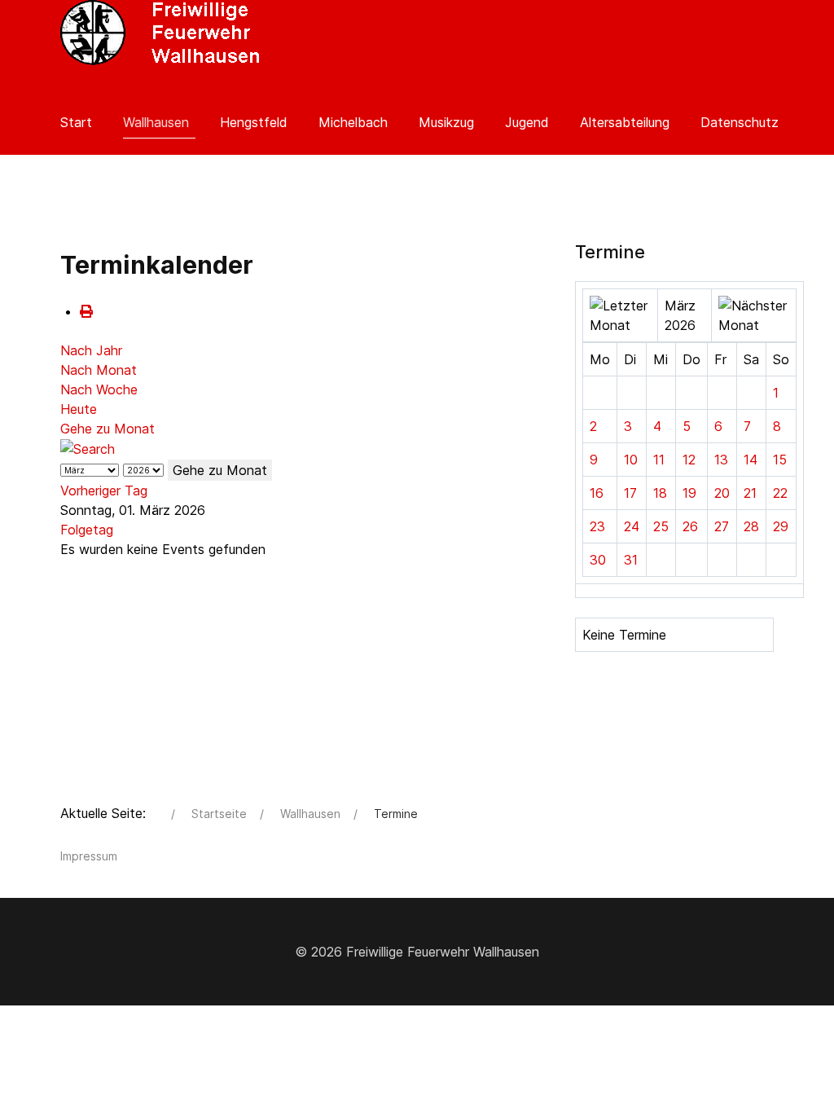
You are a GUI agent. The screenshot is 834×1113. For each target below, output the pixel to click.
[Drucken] (86, 311)
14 (750, 459)
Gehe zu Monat (107, 428)
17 (630, 493)
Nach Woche (99, 389)
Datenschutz (739, 122)
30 (598, 560)
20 (722, 493)
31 (631, 560)
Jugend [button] (527, 122)
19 (689, 493)
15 (780, 459)
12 (689, 459)
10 (631, 459)
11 (659, 459)
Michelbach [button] (353, 122)
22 (780, 493)
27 (721, 526)
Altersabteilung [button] (624, 122)
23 (597, 526)
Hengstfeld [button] (254, 122)
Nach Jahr (91, 350)
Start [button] (76, 122)
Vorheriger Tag (103, 490)
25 (661, 526)
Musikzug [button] (446, 122)
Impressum (88, 856)
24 (631, 526)
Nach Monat (98, 370)
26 (690, 526)
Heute (78, 409)
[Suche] (87, 448)
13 (721, 459)
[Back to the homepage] (162, 32)
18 (660, 493)
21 (750, 493)
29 (780, 526)
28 (751, 526)
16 (597, 493)
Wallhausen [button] (156, 122)
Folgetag (86, 529)
